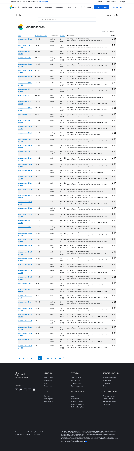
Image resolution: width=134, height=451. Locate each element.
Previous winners (109, 396)
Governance (107, 380)
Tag (19, 36)
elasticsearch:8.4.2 (25, 283)
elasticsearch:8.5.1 (24, 227)
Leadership (48, 380)
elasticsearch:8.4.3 (25, 264)
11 (52, 358)
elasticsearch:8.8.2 (25, 39)
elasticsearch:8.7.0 (24, 114)
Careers (47, 396)
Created (62, 36)
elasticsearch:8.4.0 (25, 321)
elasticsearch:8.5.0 (25, 246)
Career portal (49, 399)
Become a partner (77, 386)
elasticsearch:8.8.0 (25, 76)
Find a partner (76, 378)
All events (106, 404)
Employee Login (112, 15)
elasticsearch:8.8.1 (24, 58)
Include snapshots (109, 31)
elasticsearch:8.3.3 (25, 339)
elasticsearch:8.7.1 (24, 95)
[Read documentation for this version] (115, 39)
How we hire (48, 401)
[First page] (20, 358)
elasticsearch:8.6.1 (24, 152)
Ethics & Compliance (78, 407)
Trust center (75, 399)
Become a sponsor (109, 401)
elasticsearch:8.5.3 (25, 189)
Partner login (75, 380)
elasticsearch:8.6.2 (25, 133)
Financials (106, 383)
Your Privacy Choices (78, 441)
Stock (105, 386)
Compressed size (41, 36)
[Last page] (64, 358)
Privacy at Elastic (77, 401)
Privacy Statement (36, 431)
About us (101, 1)
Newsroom (48, 386)
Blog (45, 383)
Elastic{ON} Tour (108, 399)
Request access (76, 383)
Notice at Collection (66, 441)
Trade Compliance (77, 404)
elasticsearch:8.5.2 (25, 208)
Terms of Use (26, 431)
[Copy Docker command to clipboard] (112, 39)
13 (60, 358)
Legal (73, 396)
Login (123, 1)
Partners (107, 1)
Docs (74, 7)
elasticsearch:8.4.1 (24, 302)
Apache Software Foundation (68, 438)
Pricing (68, 7)
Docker (18, 15)
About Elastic (48, 378)
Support (113, 1)
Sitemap (44, 431)
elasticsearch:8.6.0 (25, 170)
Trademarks (18, 431)
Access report (43, 1)
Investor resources (109, 378)
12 (56, 358)
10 (48, 358)
